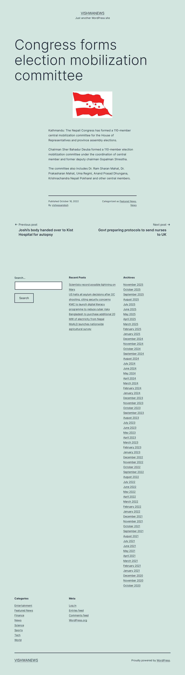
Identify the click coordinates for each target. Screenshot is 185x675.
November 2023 (133, 403)
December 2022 (133, 457)
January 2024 (131, 393)
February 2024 (132, 388)
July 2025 (129, 304)
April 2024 (129, 378)
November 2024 (133, 343)
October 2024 (132, 348)
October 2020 (131, 585)
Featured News (128, 201)
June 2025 (129, 309)
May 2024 (129, 373)
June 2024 (129, 368)
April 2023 (129, 437)
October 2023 (131, 407)
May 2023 (129, 432)
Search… (19, 277)
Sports (18, 630)
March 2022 (130, 501)
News (134, 205)
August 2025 (131, 299)
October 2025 (131, 289)
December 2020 (133, 575)
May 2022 (129, 491)
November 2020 (133, 580)
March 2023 (130, 442)
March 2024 (130, 383)
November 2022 (133, 462)
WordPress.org (78, 620)
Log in (72, 605)
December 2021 (133, 516)
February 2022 (132, 506)
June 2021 (129, 545)
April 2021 (129, 555)
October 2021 (131, 526)
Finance (19, 615)
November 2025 (133, 284)
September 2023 (133, 412)
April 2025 (129, 319)
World (18, 640)
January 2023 (131, 452)
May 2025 (129, 314)
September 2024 (133, 353)
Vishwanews (92, 13)
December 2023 (133, 397)
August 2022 (131, 476)
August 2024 (131, 358)
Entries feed (76, 610)
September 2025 (133, 294)
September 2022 (133, 471)
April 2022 (129, 496)
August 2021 (130, 536)
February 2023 (132, 447)
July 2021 (129, 541)
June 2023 (129, 427)
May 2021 (129, 550)
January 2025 (131, 333)
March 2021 (130, 560)
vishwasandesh (60, 205)
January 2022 (131, 511)
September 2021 (133, 531)
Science (19, 625)
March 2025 (130, 324)
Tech (17, 635)
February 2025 (132, 329)
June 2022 (129, 486)
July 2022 (129, 481)
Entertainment (23, 605)
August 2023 (131, 417)
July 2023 (129, 422)
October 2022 (131, 467)
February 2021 (132, 565)
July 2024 (129, 363)
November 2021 (133, 521)
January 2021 (131, 570)
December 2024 (133, 338)
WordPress (163, 660)
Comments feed (79, 615)
